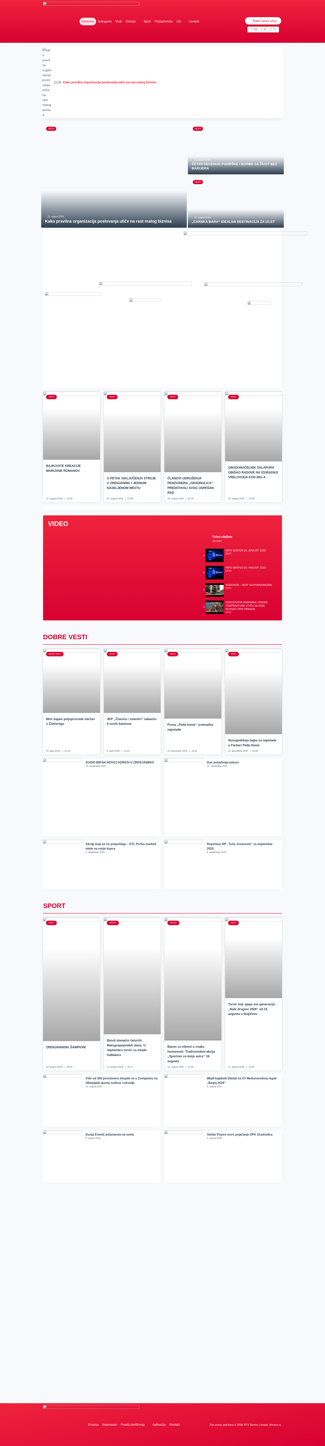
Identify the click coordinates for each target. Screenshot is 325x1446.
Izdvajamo (105, 21)
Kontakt (194, 21)
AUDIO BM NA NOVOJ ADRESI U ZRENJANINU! (120, 762)
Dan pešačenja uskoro (223, 762)
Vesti (118, 21)
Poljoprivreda (163, 21)
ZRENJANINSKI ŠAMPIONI (66, 1047)
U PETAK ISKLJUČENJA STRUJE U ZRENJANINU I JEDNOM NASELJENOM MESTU (131, 483)
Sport (147, 21)
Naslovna (87, 21)
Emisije (131, 21)
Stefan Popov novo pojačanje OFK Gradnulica (240, 1134)
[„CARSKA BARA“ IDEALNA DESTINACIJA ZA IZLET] (236, 201)
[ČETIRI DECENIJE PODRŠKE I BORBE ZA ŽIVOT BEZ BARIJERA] (236, 148)
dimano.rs (275, 1424)
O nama (93, 1424)
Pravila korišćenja (133, 1424)
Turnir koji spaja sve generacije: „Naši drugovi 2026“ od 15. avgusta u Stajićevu (252, 1009)
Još (178, 21)
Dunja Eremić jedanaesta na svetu (110, 1134)
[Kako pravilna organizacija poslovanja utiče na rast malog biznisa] (114, 175)
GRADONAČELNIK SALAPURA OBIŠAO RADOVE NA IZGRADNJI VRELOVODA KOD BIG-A (253, 472)
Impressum (109, 1424)
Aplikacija (159, 1424)
